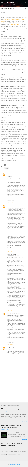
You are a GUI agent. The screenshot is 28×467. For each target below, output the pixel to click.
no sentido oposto (15, 24)
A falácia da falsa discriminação (10, 409)
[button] (26, 9)
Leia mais (24, 421)
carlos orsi (9, 206)
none (8, 174)
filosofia (6, 168)
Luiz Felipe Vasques (12, 347)
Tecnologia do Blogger (14, 464)
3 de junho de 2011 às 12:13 (15, 174)
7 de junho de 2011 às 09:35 (13, 349)
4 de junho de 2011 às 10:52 (15, 313)
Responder (10, 203)
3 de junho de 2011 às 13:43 (13, 255)
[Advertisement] (14, 390)
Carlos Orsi (10, 2)
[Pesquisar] (26, 3)
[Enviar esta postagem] (5, 165)
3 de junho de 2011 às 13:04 (17, 234)
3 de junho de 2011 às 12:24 (18, 206)
